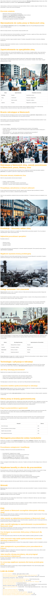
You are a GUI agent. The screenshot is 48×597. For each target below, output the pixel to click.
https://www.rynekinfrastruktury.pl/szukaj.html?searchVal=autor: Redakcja (16, 579)
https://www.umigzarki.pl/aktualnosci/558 (10, 576)
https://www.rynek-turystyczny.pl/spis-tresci (10, 590)
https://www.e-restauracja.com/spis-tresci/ (10, 589)
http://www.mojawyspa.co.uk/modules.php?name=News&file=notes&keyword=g (17, 594)
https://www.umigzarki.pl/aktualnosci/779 (10, 586)
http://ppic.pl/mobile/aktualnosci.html (9, 584)
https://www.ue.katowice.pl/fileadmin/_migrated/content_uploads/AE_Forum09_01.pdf (18, 593)
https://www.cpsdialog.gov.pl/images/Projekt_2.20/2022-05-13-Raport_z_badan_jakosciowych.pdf (20, 575)
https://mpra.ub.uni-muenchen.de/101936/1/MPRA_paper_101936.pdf (15, 592)
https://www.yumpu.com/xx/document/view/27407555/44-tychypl (14, 580)
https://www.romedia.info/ (7, 573)
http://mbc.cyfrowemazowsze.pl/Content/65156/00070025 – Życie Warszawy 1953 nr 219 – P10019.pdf (21, 581)
